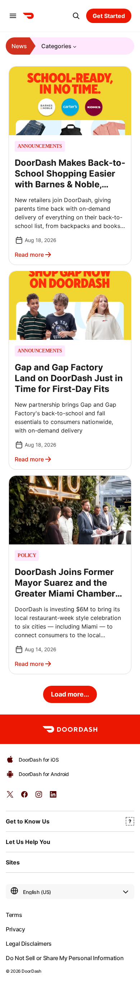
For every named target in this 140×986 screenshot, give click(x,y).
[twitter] (10, 797)
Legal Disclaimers (29, 943)
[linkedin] (53, 797)
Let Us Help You (28, 841)
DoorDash (31, 971)
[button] (70, 165)
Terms (14, 914)
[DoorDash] (28, 16)
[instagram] (38, 797)
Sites (13, 862)
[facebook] (24, 797)
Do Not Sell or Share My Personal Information (64, 958)
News (19, 46)
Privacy (15, 929)
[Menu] (13, 16)
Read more (29, 254)
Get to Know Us (28, 821)
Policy (27, 555)
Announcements (40, 146)
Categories (56, 46)
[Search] (76, 16)
